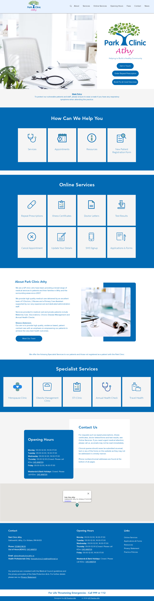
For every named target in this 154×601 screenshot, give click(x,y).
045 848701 (32, 549)
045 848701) (38, 462)
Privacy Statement (28, 577)
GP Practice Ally (70, 598)
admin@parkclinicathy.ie (24, 556)
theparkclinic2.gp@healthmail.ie (44, 559)
